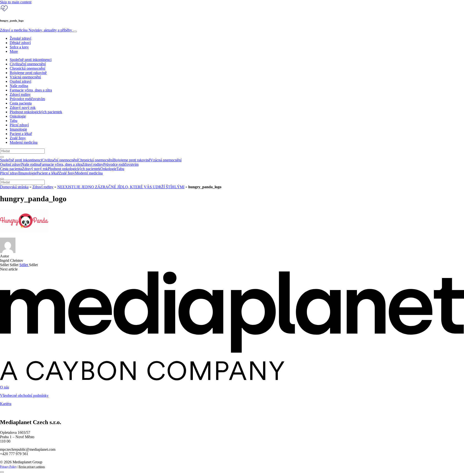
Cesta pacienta (21, 103)
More (14, 51)
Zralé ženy (18, 138)
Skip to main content (15, 2)
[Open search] (2, 157)
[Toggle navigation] (75, 31)
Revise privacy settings (32, 466)
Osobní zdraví (20, 81)
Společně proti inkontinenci (30, 60)
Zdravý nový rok (23, 107)
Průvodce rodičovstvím (27, 99)
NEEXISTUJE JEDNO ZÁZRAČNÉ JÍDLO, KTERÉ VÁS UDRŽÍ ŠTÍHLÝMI (120, 187)
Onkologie (18, 116)
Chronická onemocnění (27, 68)
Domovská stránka (14, 187)
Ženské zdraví (20, 38)
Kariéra (5, 404)
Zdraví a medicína (36, 30)
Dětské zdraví (20, 43)
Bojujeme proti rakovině (28, 73)
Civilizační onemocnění (28, 64)
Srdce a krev (19, 47)
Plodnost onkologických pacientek (36, 112)
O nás (4, 387)
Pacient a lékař (21, 134)
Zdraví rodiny (20, 94)
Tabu (13, 121)
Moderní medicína (23, 142)
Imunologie (18, 129)
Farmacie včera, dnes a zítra (31, 90)
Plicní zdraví (19, 125)
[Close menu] (2, 179)
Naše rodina (19, 86)
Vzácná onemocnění (25, 77)
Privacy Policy (8, 466)
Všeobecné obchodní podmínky (24, 395)
